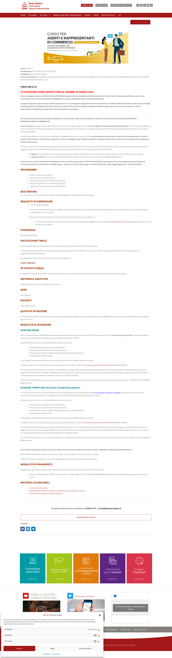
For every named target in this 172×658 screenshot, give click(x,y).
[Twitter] (141, 5)
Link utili (125, 629)
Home (23, 15)
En (119, 15)
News (96, 15)
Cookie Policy (47, 654)
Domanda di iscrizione (38, 488)
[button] (100, 615)
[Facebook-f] (137, 5)
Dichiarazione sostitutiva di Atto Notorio (46, 493)
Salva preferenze (85, 648)
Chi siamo (32, 15)
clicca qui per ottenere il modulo (107, 392)
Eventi (88, 15)
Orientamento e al (86, 570)
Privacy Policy (56, 654)
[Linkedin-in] (144, 5)
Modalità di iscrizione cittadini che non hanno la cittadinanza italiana (57, 491)
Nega (52, 648)
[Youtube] (147, 5)
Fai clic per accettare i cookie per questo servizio (130, 607)
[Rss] (151, 5)
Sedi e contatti (108, 15)
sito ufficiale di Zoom (118, 222)
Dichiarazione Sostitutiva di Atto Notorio (99, 365)
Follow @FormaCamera (84, 596)
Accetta (19, 648)
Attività (43, 15)
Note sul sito (140, 629)
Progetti (139, 570)
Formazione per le (112, 570)
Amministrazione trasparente (67, 15)
